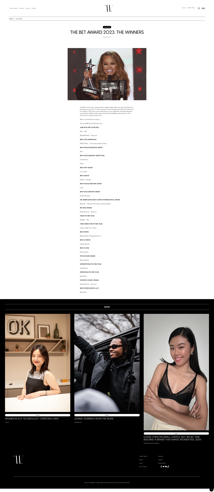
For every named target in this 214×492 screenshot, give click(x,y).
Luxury (184, 7)
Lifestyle (34, 8)
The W (109, 37)
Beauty (28, 8)
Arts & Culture (143, 466)
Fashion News (191, 7)
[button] (199, 8)
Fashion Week (14, 8)
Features (21, 8)
